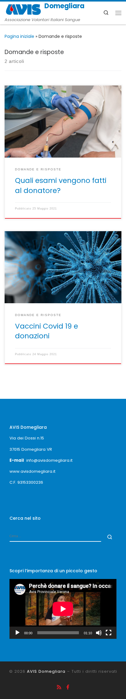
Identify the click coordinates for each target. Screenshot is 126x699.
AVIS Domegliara (46, 671)
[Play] (17, 633)
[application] (62, 609)
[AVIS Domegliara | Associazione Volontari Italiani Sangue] (23, 9)
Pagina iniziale (19, 36)
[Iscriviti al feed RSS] (59, 687)
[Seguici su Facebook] (67, 687)
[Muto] (99, 633)
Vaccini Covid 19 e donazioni (46, 331)
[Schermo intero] (109, 633)
